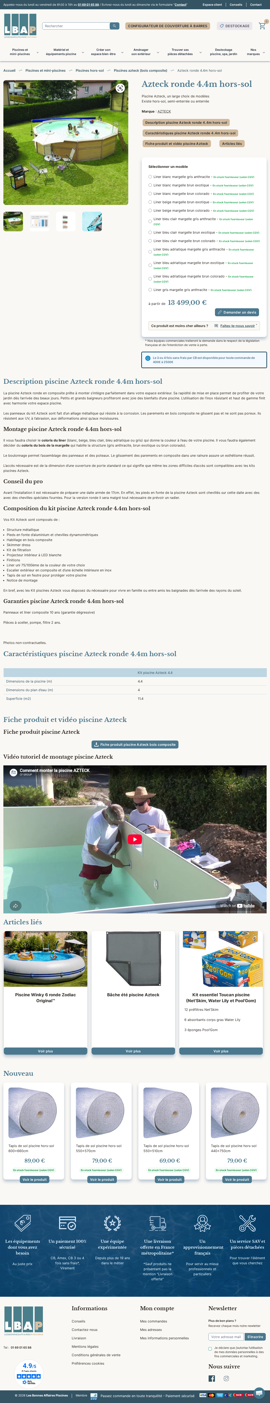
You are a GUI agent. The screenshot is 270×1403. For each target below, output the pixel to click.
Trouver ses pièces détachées (180, 52)
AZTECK (164, 111)
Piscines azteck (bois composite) (140, 70)
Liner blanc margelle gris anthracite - (204, 177)
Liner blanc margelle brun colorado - (204, 193)
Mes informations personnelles (164, 1338)
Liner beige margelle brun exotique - (204, 202)
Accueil (9, 70)
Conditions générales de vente (96, 1355)
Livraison (79, 1338)
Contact (180, 4)
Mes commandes (153, 1321)
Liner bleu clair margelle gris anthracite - (203, 221)
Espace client (212, 4)
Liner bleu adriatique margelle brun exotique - (203, 265)
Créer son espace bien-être (103, 52)
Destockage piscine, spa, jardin (223, 52)
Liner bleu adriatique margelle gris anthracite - (204, 251)
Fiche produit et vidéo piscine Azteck (176, 143)
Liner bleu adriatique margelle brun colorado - (204, 278)
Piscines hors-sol (90, 70)
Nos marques (253, 52)
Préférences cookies (88, 1363)
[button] (259, 1393)
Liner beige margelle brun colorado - (204, 210)
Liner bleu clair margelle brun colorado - (207, 241)
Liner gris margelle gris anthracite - (203, 290)
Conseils (236, 4)
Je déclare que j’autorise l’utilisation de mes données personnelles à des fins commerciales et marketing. (239, 1352)
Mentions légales (85, 1346)
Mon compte (157, 1308)
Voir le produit (35, 1179)
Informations (89, 1308)
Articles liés (232, 143)
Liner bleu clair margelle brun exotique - (206, 232)
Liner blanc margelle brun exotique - (204, 185)
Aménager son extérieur (141, 52)
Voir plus (45, 1051)
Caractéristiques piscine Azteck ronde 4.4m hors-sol (190, 133)
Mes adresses (151, 1330)
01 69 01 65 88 (88, 4)
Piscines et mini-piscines (20, 52)
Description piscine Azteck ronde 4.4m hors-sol (186, 122)
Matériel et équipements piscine (61, 52)
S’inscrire (255, 1337)
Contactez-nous (84, 1330)
